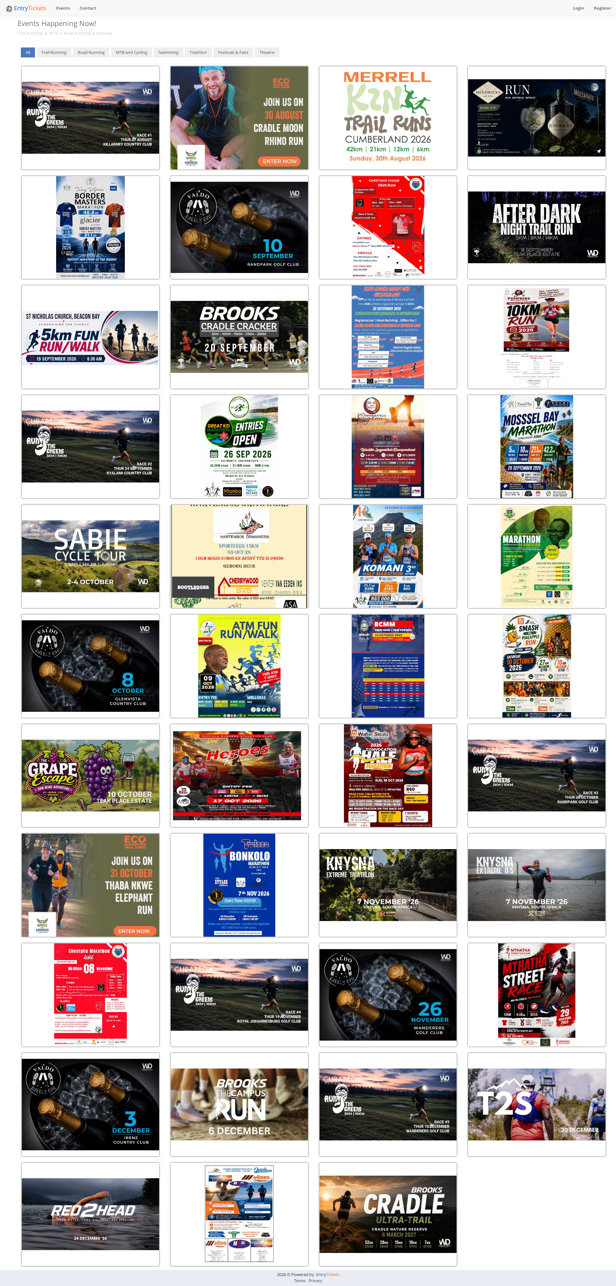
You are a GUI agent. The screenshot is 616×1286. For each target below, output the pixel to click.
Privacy (315, 1280)
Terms (300, 1280)
